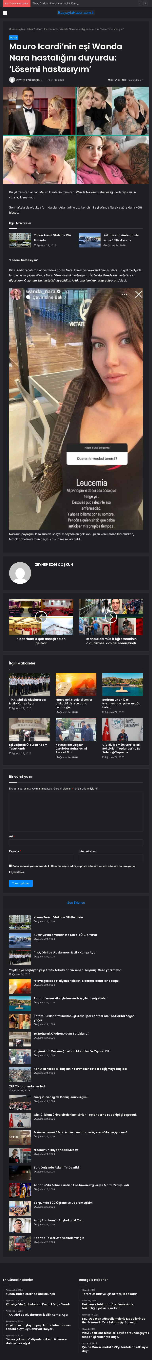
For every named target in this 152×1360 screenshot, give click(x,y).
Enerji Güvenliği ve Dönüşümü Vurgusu (61, 1097)
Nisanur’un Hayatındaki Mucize (56, 1150)
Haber (29, 29)
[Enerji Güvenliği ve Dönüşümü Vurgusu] (20, 1102)
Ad (12, 836)
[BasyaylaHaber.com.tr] (76, 12)
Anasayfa (17, 29)
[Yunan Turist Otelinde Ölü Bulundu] (20, 240)
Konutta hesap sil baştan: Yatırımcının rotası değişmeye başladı (80, 1069)
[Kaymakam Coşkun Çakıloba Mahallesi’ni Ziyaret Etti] (76, 729)
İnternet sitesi (87, 851)
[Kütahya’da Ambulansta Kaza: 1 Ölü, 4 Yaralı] (90, 240)
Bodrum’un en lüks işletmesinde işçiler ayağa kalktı (121, 703)
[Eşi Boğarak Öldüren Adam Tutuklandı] (29, 729)
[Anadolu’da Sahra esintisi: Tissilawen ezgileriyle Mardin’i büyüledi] (20, 1190)
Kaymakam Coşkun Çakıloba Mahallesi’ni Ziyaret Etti (71, 748)
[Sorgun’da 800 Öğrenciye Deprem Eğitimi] (20, 1208)
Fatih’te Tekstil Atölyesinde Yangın (59, 1238)
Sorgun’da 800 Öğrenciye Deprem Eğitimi (63, 1203)
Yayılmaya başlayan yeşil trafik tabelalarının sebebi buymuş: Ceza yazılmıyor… (66, 970)
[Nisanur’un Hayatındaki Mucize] (20, 1155)
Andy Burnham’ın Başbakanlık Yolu (58, 1220)
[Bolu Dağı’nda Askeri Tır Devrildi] (20, 1173)
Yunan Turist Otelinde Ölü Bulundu (58, 917)
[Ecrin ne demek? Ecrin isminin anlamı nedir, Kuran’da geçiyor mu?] (20, 1137)
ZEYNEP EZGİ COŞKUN (29, 80)
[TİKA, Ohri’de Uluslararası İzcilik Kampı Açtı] (29, 684)
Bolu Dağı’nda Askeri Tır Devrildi (57, 1168)
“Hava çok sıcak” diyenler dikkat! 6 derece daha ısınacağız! (74, 703)
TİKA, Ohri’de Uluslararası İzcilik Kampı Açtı (58, 3)
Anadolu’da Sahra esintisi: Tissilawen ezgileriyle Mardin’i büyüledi (81, 1185)
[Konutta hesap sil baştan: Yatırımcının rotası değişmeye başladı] (20, 1074)
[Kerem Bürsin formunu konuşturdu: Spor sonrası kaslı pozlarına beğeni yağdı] (20, 1021)
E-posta (15, 851)
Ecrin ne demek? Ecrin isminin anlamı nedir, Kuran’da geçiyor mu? (80, 1132)
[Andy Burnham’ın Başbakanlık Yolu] (20, 1225)
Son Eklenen (76, 902)
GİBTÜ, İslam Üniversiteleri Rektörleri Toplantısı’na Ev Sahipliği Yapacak (121, 748)
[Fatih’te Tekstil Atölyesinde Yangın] (20, 1243)
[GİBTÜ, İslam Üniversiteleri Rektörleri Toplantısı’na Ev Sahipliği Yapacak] (122, 729)
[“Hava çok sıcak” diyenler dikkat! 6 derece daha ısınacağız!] (76, 684)
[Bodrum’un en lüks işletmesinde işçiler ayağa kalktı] (122, 684)
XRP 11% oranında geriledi (27, 1086)
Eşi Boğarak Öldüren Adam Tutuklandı (28, 747)
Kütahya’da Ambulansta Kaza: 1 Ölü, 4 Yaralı (66, 935)
